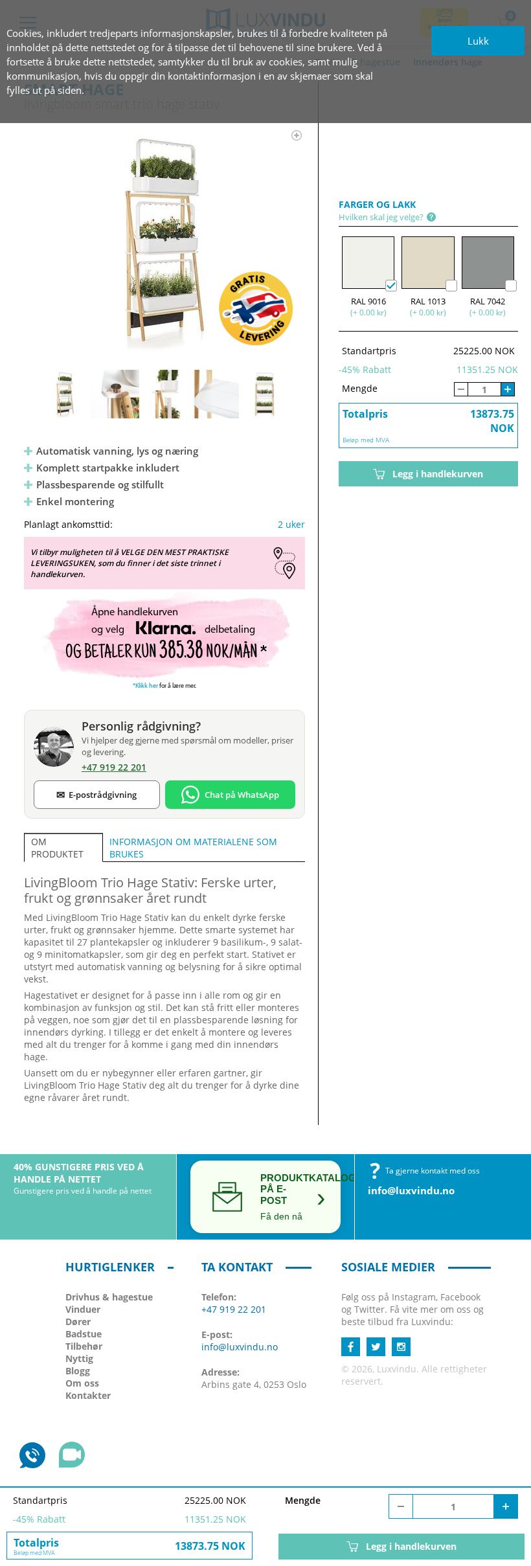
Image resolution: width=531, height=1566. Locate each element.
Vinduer (82, 1309)
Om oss (82, 1383)
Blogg (77, 1371)
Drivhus (109, 1297)
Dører (78, 1321)
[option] (164, 240)
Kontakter (88, 1395)
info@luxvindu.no (411, 1190)
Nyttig (79, 1358)
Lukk (478, 40)
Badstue (83, 1334)
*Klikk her (145, 686)
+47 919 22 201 (233, 1309)
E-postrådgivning (96, 795)
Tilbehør (83, 1346)
